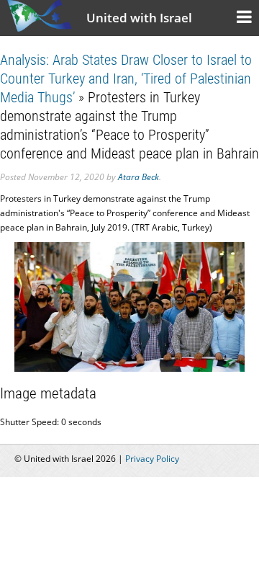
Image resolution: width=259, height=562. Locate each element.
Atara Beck (138, 177)
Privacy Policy (152, 458)
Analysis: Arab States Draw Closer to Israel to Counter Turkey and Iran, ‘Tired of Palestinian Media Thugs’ (126, 78)
